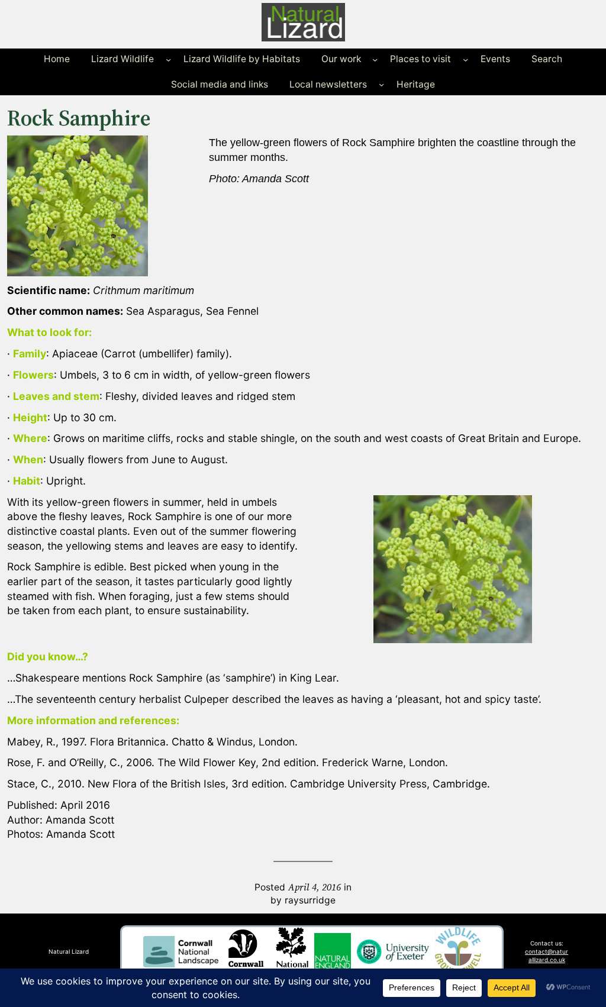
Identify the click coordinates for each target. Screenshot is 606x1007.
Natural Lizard (69, 951)
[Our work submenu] (375, 59)
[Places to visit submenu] (465, 59)
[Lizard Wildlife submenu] (168, 59)
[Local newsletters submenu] (381, 84)
